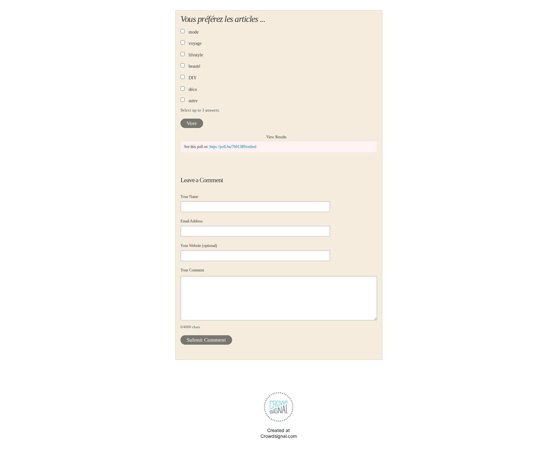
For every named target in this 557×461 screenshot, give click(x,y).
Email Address (192, 221)
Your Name (189, 196)
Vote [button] (192, 123)
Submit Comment (206, 340)
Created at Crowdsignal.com (278, 433)
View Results (276, 137)
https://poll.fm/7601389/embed (233, 146)
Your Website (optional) (199, 245)
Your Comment (192, 270)
